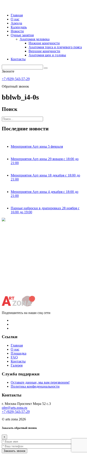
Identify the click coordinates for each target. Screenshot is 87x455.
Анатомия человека (35, 39)
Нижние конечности (44, 43)
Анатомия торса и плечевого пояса (55, 47)
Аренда (16, 23)
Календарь (19, 27)
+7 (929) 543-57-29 (16, 79)
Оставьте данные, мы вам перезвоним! (40, 382)
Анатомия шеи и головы (47, 55)
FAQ (14, 357)
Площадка (18, 353)
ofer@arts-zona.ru (14, 408)
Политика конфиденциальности (35, 386)
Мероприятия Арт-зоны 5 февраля (37, 146)
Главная (17, 15)
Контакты (18, 59)
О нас (15, 19)
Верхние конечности (44, 51)
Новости (17, 31)
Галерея (17, 365)
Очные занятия (22, 35)
